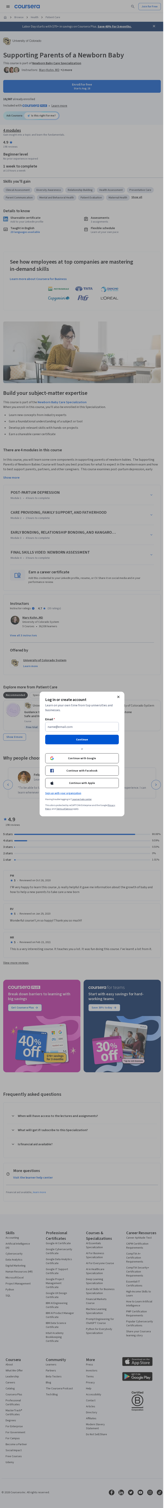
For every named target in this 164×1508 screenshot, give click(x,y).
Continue (82, 740)
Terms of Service (64, 809)
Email (50, 719)
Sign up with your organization (63, 793)
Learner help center (82, 799)
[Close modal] (118, 697)
